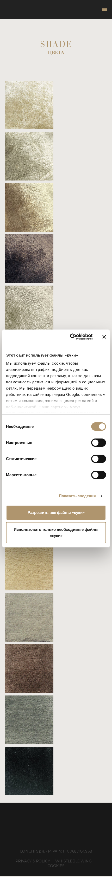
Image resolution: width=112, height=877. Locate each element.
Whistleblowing (73, 861)
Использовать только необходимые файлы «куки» (56, 532)
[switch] (98, 443)
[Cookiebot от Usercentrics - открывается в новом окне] (70, 336)
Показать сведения (77, 496)
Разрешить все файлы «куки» (56, 512)
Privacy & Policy (32, 861)
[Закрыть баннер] (104, 337)
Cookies (55, 865)
